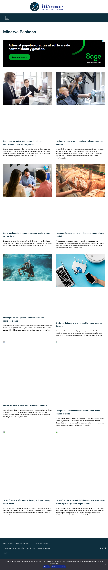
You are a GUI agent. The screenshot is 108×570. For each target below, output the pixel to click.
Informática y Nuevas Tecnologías (14, 548)
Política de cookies (58, 567)
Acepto (46, 567)
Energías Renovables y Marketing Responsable (16, 543)
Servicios (6, 553)
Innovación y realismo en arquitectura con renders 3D (25, 405)
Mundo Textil (31, 548)
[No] (105, 564)
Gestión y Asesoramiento (40, 543)
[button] (7, 17)
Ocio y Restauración (44, 548)
